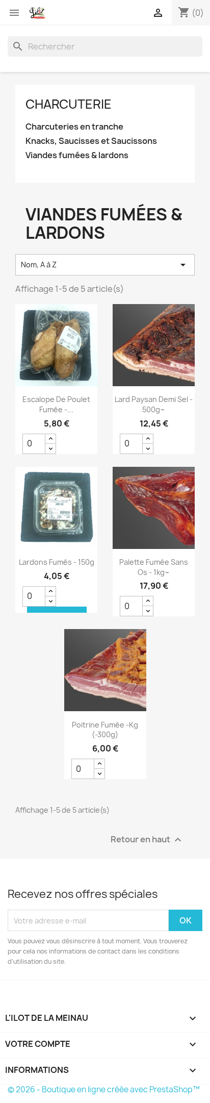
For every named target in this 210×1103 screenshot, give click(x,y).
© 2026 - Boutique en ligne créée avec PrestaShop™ (104, 1089)
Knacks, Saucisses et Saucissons (91, 141)
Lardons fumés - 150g (56, 562)
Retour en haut (147, 840)
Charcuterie (68, 104)
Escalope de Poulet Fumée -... (56, 404)
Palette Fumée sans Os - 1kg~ (153, 567)
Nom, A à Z (105, 265)
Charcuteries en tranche (74, 126)
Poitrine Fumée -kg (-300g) (105, 730)
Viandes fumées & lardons (76, 155)
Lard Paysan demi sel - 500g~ (154, 404)
